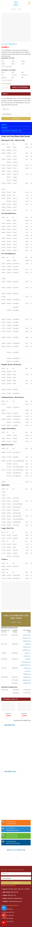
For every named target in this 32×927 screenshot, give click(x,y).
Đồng (19, 9)
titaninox (27, 653)
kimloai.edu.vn (27, 647)
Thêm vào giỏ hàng (20, 87)
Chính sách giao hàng (8, 915)
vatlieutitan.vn (27, 656)
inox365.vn (28, 659)
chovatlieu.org (27, 668)
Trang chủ (13, 9)
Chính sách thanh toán (8, 912)
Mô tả (5, 94)
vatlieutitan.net (27, 674)
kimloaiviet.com (26, 638)
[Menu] (2, 3)
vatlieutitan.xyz (27, 641)
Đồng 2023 (8, 713)
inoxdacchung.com (26, 662)
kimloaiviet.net (27, 635)
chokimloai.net (27, 677)
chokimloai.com (27, 680)
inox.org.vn (28, 671)
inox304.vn (28, 644)
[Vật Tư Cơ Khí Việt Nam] (16, 3)
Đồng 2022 (24, 713)
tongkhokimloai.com (25, 665)
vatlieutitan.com (27, 650)
